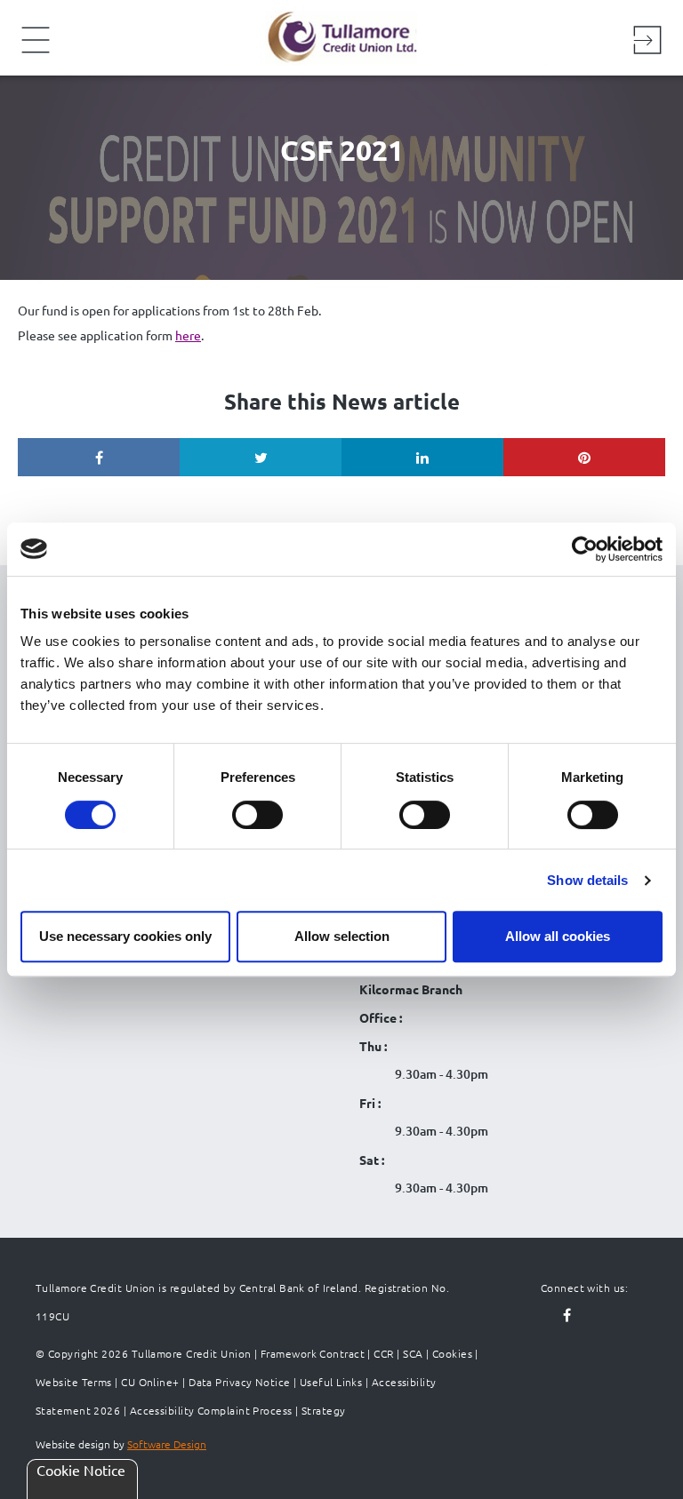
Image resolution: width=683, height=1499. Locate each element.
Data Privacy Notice (240, 1382)
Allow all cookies (557, 936)
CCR (383, 1353)
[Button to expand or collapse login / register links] (647, 42)
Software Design (166, 1444)
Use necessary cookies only (125, 936)
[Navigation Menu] (35, 51)
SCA (412, 1353)
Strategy (323, 1410)
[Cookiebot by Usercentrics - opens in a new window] (585, 549)
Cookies (452, 1353)
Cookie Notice (80, 1470)
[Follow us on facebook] (567, 1316)
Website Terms (74, 1382)
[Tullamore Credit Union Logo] (332, 35)
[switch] (257, 815)
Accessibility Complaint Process (211, 1410)
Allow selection (342, 936)
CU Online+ (150, 1382)
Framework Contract (313, 1353)
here (188, 335)
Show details (587, 880)
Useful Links (331, 1382)
